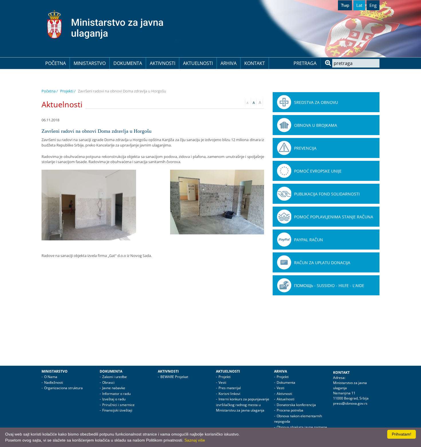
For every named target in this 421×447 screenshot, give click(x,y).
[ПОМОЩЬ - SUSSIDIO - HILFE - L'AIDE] (284, 285)
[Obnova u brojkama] (284, 125)
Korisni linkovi (229, 393)
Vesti (222, 382)
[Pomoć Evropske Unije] (284, 171)
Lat (359, 5)
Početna (55, 63)
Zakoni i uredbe (114, 376)
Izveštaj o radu (113, 399)
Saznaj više (194, 440)
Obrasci (108, 382)
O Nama (50, 376)
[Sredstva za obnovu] (284, 102)
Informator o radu (116, 393)
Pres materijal (230, 387)
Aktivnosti (162, 63)
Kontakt (254, 63)
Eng (373, 5)
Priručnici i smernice (118, 404)
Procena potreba (290, 410)
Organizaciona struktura (63, 387)
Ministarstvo (90, 63)
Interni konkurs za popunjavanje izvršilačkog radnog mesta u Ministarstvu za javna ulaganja (242, 405)
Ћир (345, 5)
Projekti (225, 376)
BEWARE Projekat (174, 376)
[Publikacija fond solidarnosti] (284, 194)
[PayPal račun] (284, 239)
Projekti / (68, 91)
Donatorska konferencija (296, 404)
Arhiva (229, 63)
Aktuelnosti (198, 63)
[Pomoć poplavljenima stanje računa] (284, 216)
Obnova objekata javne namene (302, 427)
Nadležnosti (53, 382)
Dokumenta (127, 63)
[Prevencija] (284, 148)
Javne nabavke (113, 387)
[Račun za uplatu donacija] (284, 262)
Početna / (50, 91)
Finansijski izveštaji (117, 410)
